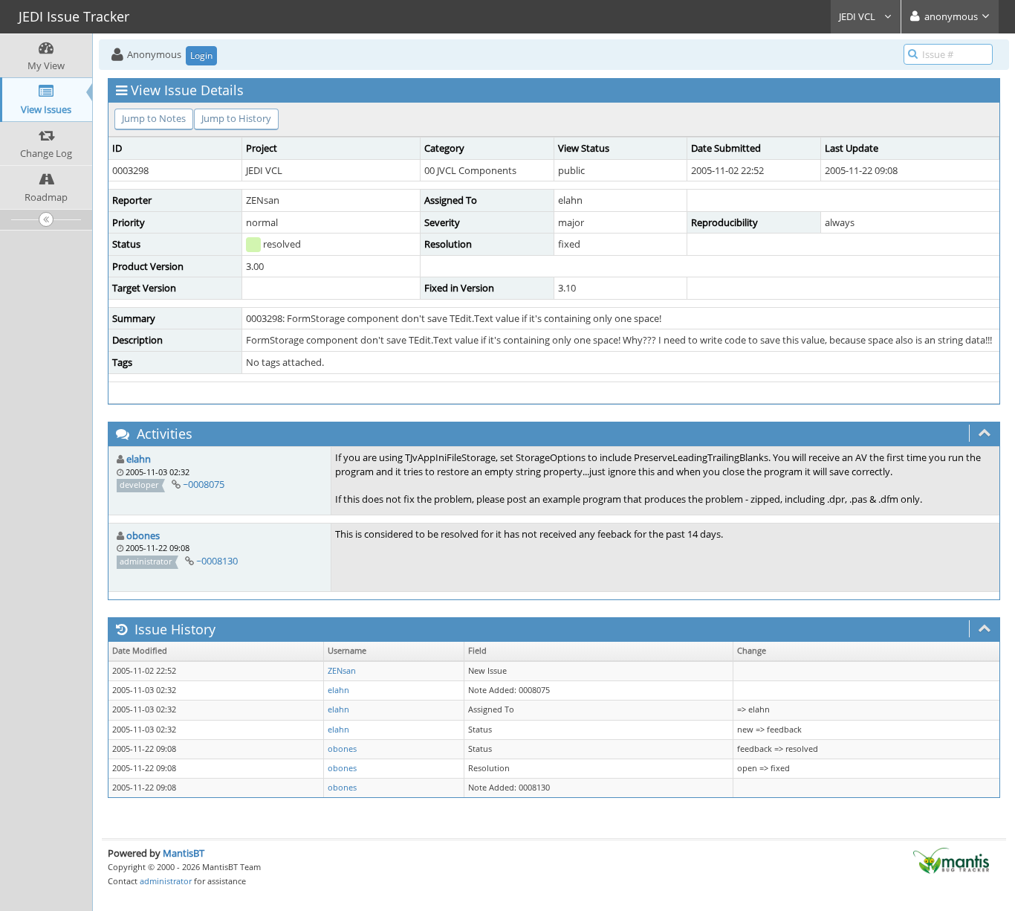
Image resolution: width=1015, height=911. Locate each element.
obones (143, 535)
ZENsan (342, 671)
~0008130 (217, 560)
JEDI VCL (858, 16)
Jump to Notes (154, 118)
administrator (166, 880)
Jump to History (236, 118)
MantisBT (183, 853)
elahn (138, 459)
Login (201, 55)
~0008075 (203, 484)
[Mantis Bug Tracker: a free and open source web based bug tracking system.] (951, 859)
